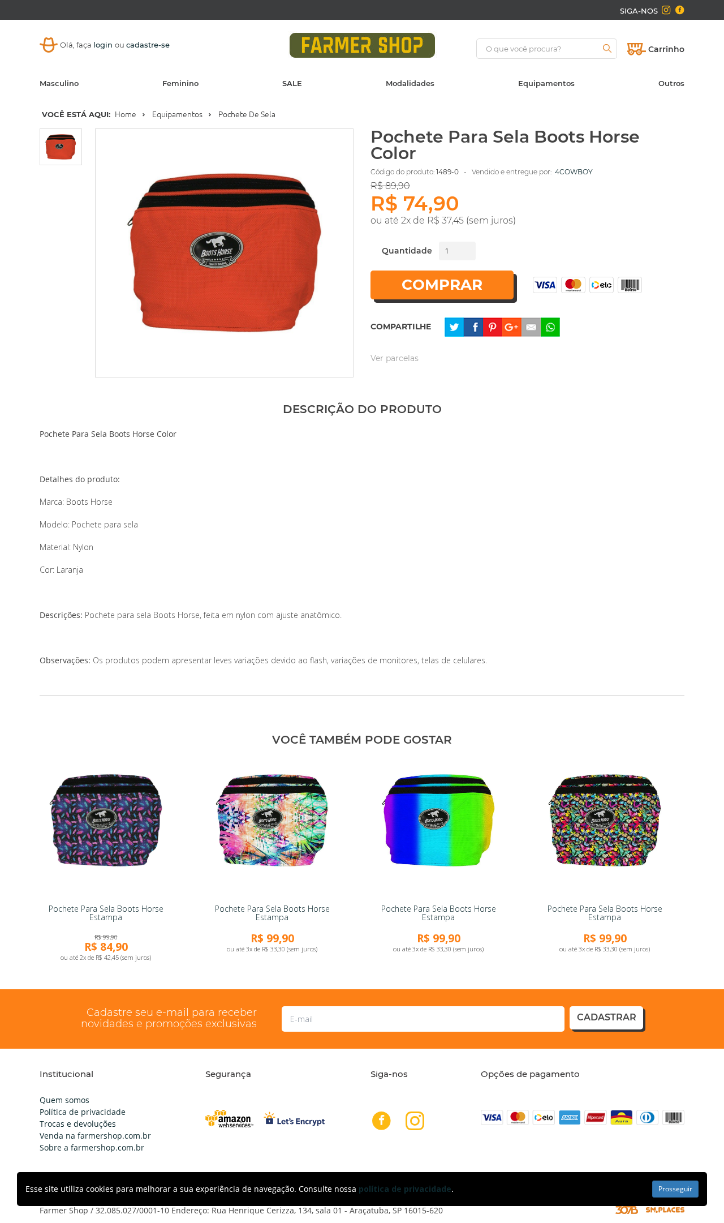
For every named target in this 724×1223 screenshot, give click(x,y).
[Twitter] (454, 325)
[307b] (626, 1209)
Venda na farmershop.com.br (95, 1135)
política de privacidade (405, 1188)
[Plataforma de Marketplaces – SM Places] (665, 1210)
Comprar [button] (442, 285)
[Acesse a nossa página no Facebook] (679, 10)
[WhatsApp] (550, 325)
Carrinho (666, 49)
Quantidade (407, 251)
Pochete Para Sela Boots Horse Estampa (106, 912)
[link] (105, 828)
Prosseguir (675, 1189)
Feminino (180, 83)
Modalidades (410, 83)
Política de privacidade (83, 1112)
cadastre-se (148, 44)
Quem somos (64, 1100)
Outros (671, 83)
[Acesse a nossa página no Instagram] (666, 10)
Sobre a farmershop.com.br (92, 1147)
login (104, 44)
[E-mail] (531, 325)
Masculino (59, 83)
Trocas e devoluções (78, 1123)
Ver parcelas (394, 358)
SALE (292, 83)
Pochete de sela (246, 114)
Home (125, 114)
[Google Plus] (512, 325)
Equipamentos (546, 83)
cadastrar (606, 1017)
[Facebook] (473, 325)
